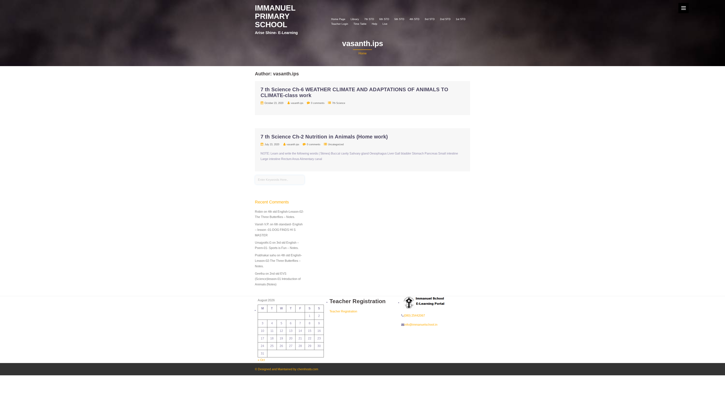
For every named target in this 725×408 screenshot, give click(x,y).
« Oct (261, 360)
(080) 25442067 (414, 315)
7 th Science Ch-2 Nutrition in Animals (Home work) (324, 137)
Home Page (338, 19)
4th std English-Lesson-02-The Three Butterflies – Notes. (278, 261)
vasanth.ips (297, 103)
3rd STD (430, 19)
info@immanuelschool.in (420, 324)
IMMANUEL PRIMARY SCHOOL (275, 16)
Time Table (359, 23)
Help (374, 23)
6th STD (384, 19)
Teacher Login (339, 23)
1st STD (460, 19)
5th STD (399, 19)
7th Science (338, 103)
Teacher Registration (343, 311)
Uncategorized (336, 144)
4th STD (414, 19)
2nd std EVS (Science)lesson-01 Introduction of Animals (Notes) (278, 279)
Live (385, 23)
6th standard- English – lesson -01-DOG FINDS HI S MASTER (279, 230)
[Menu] (683, 8)
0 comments (318, 103)
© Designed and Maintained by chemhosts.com (286, 369)
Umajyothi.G (263, 242)
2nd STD (445, 19)
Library (355, 19)
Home (363, 53)
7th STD (369, 19)
